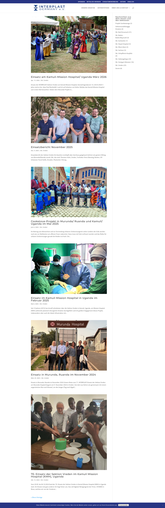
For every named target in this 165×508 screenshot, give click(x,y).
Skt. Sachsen (119, 50)
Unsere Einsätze (88, 8)
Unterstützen (103, 8)
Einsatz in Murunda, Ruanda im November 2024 (63, 374)
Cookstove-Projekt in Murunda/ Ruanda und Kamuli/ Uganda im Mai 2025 (67, 222)
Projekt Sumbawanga (122, 23)
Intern (123, 2)
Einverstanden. (123, 505)
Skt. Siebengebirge (121, 59)
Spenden (81, 2)
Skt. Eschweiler (120, 41)
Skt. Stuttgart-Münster (123, 62)
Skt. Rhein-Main (120, 47)
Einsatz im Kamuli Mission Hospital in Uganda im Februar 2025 (64, 299)
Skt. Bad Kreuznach (121, 32)
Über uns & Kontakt (120, 8)
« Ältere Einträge (36, 497)
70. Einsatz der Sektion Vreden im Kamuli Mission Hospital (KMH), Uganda (64, 475)
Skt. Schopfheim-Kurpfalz (123, 53)
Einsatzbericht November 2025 (52, 147)
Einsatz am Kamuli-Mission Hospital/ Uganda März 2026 (69, 76)
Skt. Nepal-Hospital (122, 44)
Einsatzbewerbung (110, 2)
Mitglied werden (94, 2)
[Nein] (163, 505)
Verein (117, 68)
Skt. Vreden (44, 80)
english (131, 2)
